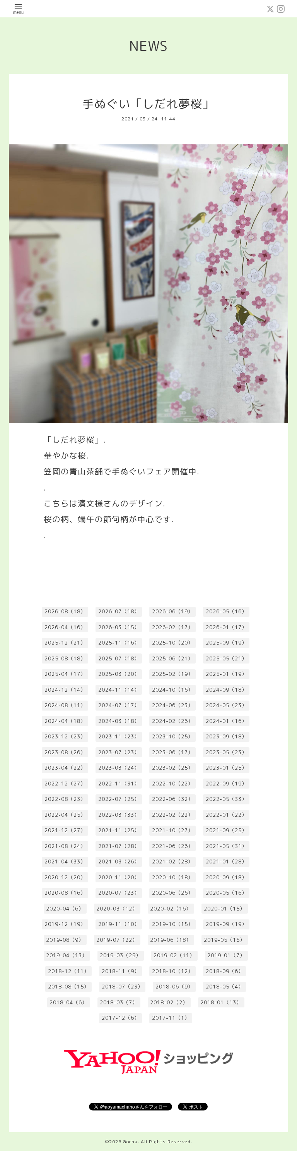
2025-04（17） (65, 673)
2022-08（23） (65, 799)
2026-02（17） (172, 627)
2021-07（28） (119, 846)
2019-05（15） (224, 939)
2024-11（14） (119, 689)
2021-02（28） (172, 861)
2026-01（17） (226, 627)
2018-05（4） (225, 986)
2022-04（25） (65, 814)
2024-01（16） (226, 721)
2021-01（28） (226, 861)
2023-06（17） (172, 752)
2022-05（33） (226, 799)
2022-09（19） (226, 783)
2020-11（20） (119, 877)
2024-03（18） (119, 721)
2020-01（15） (224, 908)
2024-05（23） (226, 705)
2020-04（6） (65, 908)
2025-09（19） (226, 642)
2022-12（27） (65, 783)
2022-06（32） (172, 799)
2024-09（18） (226, 689)
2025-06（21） (172, 658)
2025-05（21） (226, 658)
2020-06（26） (172, 892)
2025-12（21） (65, 642)
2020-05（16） (226, 892)
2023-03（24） (119, 767)
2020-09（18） (226, 877)
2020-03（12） (117, 908)
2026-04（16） (65, 627)
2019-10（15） (172, 924)
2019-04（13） (66, 955)
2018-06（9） (174, 986)
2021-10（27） (172, 830)
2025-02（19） (172, 673)
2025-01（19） (226, 673)
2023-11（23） (119, 736)
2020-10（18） (172, 877)
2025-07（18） (119, 658)
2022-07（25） (119, 799)
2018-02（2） (169, 1002)
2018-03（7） (119, 1002)
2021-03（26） (119, 861)
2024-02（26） (172, 721)
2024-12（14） (65, 689)
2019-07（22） (117, 939)
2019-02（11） (174, 955)
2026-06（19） (172, 611)
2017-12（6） (121, 1017)
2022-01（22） (226, 814)
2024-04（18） (65, 721)
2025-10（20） (172, 642)
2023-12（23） (65, 736)
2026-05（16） (226, 611)
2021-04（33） (65, 861)
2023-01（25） (226, 767)
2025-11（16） (119, 642)
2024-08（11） (65, 705)
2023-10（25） (172, 736)
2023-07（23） (119, 752)
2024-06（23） (172, 705)
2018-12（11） (68, 971)
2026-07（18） (119, 611)
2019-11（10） (119, 924)
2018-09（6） (225, 971)
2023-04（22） (65, 767)
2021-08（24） (65, 846)
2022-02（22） (172, 814)
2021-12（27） (65, 830)
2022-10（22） (172, 783)
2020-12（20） (65, 877)
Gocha (130, 1141)
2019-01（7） (226, 955)
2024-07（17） (119, 705)
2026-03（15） (119, 627)
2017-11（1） (171, 1017)
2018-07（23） (122, 986)
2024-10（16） (172, 689)
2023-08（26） (65, 752)
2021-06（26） (172, 846)
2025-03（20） (119, 673)
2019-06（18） (170, 939)
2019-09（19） (226, 924)
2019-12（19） (65, 924)
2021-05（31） (226, 846)
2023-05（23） (226, 752)
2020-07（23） (119, 892)
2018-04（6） (68, 1002)
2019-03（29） (120, 955)
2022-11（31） (119, 783)
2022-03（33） (119, 814)
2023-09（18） (226, 736)
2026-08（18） (65, 611)
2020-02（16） (170, 908)
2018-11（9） (121, 971)
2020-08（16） (65, 892)
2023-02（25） (172, 767)
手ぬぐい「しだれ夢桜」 (148, 104)
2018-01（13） (221, 1002)
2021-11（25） (119, 830)
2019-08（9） (65, 939)
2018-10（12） (172, 971)
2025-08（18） (65, 658)
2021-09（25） (226, 830)
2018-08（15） (68, 986)
